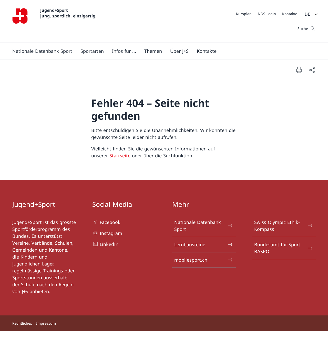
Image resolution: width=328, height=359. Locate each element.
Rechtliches (22, 323)
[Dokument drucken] (298, 70)
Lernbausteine (189, 244)
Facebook (110, 222)
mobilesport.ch (190, 260)
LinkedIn (109, 244)
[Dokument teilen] (312, 70)
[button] (42, 51)
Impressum (46, 323)
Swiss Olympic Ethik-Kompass (277, 225)
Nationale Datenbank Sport (197, 225)
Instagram (111, 233)
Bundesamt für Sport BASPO (277, 247)
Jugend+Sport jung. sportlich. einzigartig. (68, 13)
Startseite (119, 155)
